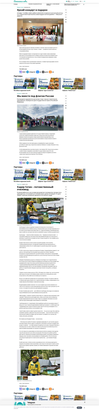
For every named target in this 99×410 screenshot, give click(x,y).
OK (73, 1)
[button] (62, 363)
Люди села (19, 184)
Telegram (76, 1)
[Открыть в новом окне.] (22, 72)
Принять (79, 407)
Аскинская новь (20, 1)
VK (71, 1)
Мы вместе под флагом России (35, 4)
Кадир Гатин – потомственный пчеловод (52, 4)
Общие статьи (20, 7)
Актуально (19, 93)
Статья (15, 4)
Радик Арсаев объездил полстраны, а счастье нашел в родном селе (72, 4)
